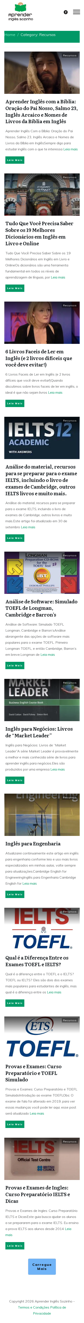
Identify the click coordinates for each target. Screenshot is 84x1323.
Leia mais (70, 149)
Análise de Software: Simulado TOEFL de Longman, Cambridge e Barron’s (41, 608)
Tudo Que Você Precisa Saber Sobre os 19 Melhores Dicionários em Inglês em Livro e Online (39, 233)
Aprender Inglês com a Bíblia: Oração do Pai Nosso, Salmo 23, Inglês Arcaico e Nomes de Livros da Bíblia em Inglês (41, 111)
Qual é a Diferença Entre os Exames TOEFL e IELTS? (36, 961)
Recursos (70, 55)
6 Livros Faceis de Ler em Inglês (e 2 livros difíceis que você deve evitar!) (38, 358)
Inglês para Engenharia (33, 843)
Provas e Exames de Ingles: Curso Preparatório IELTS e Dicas (37, 1194)
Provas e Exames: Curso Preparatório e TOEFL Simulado (33, 1073)
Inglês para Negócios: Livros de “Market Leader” (39, 732)
